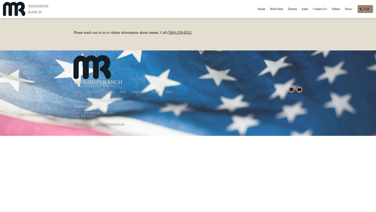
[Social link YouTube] (299, 90)
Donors (292, 9)
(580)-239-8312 (179, 32)
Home (261, 9)
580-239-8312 (82, 123)
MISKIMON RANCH (38, 9)
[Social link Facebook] (291, 90)
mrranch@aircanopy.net (110, 123)
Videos (336, 9)
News (348, 9)
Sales (305, 9)
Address (81, 106)
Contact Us (320, 9)
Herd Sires (276, 9)
